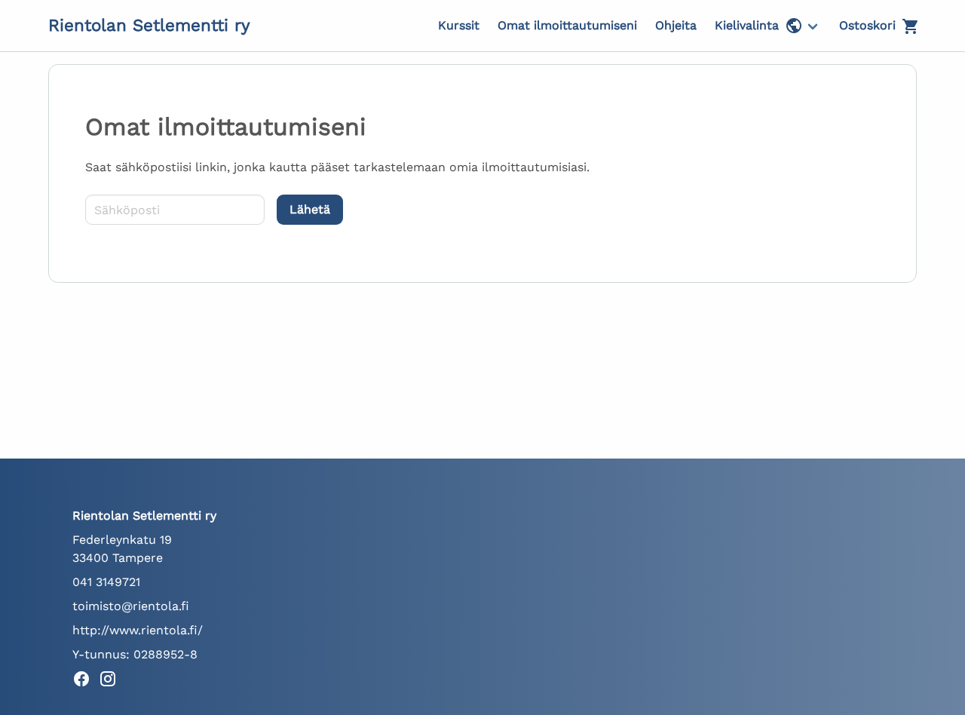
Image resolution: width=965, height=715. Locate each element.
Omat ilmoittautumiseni (567, 25)
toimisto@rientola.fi (130, 606)
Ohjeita (676, 25)
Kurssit (458, 25)
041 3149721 (106, 582)
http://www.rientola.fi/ (137, 630)
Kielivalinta (747, 25)
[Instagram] (112, 681)
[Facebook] (85, 681)
